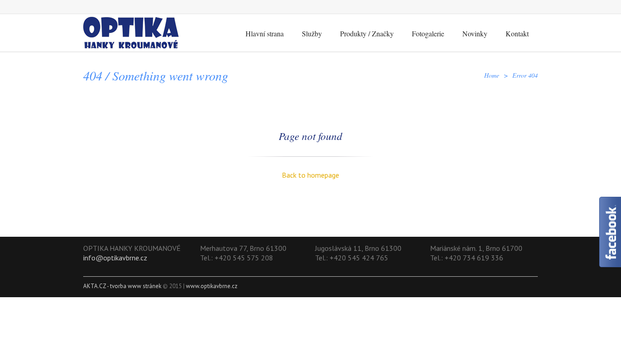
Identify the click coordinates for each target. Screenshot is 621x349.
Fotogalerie (428, 33)
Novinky (474, 33)
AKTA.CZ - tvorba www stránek (122, 286)
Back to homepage (310, 174)
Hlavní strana (264, 33)
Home (491, 75)
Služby (312, 33)
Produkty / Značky (367, 33)
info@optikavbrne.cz (115, 257)
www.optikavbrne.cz (211, 286)
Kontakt (517, 33)
